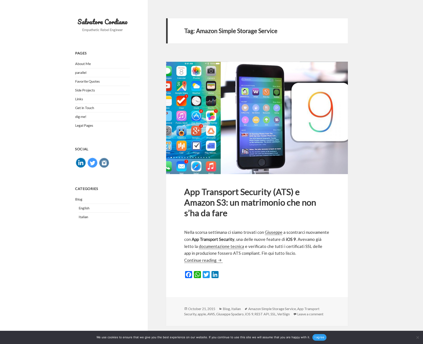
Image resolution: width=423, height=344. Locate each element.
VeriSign (283, 314)
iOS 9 (249, 314)
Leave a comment (310, 314)
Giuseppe (273, 232)
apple (202, 314)
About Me (83, 63)
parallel (80, 72)
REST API (261, 314)
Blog (78, 199)
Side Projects (85, 90)
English (84, 208)
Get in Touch (84, 108)
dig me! (80, 116)
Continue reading (203, 260)
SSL (273, 314)
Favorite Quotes (87, 81)
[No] (417, 337)
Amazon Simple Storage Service (272, 309)
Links (79, 99)
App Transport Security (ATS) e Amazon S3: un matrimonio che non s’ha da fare (250, 202)
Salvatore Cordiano (103, 22)
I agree (320, 337)
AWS (211, 314)
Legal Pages (84, 125)
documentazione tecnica (221, 246)
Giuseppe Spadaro (230, 314)
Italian (83, 217)
